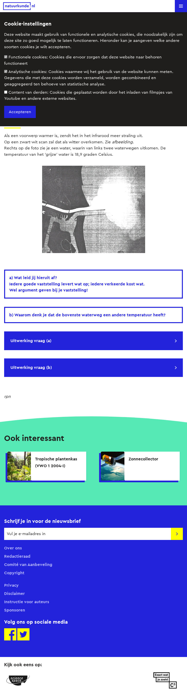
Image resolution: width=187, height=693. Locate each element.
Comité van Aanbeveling (28, 564)
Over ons (13, 548)
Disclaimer (14, 593)
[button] (181, 6)
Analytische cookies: (88, 78)
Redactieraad (17, 556)
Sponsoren (14, 610)
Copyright (14, 572)
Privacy (11, 585)
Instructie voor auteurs (26, 601)
